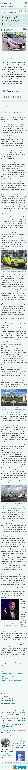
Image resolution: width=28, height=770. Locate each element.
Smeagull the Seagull (6, 755)
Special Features (18, 6)
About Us (10, 7)
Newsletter (19, 7)
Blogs (24, 6)
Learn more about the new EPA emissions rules (11, 680)
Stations (2, 7)
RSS (9, 763)
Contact (6, 763)
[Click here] (11, 703)
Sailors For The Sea (11, 724)
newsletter (22, 720)
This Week (6, 6)
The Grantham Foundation (7, 730)
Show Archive (11, 6)
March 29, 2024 (6, 30)
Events (6, 7)
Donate (14, 7)
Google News (13, 12)
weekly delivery (15, 718)
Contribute (14, 738)
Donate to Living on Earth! (7, 707)
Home (2, 6)
